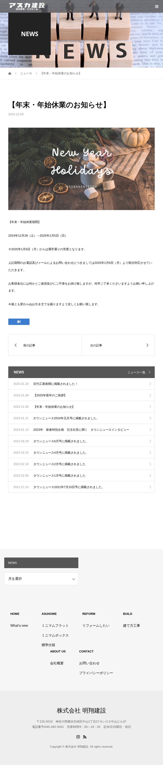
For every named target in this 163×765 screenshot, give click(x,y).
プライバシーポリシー (96, 673)
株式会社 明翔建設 (81, 711)
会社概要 (57, 663)
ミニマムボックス (55, 635)
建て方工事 (131, 625)
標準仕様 (48, 645)
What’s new (19, 625)
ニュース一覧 (136, 372)
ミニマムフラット (55, 625)
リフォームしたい (96, 625)
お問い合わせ (89, 663)
